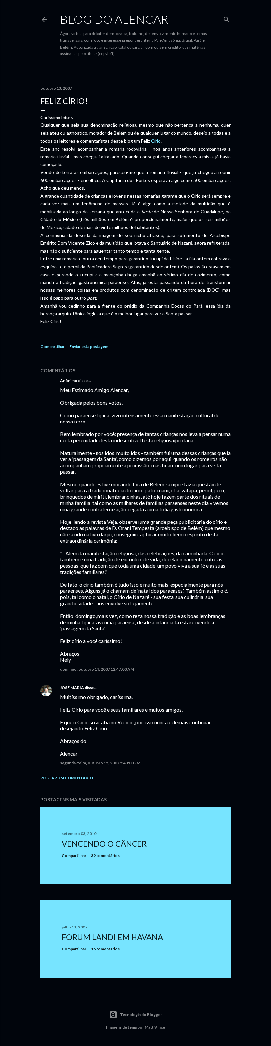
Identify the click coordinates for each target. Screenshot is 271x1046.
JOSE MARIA (72, 687)
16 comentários (105, 948)
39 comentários (105, 855)
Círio (156, 141)
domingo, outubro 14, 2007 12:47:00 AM (97, 669)
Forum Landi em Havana (112, 937)
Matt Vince (155, 1027)
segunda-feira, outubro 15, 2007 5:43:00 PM (100, 762)
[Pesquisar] (227, 18)
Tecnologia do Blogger (141, 1014)
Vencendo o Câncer (104, 843)
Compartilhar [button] (52, 346)
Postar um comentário (66, 777)
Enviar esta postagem (88, 346)
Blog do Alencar (114, 19)
